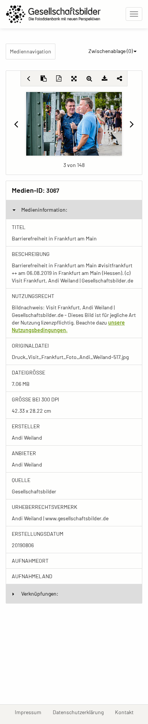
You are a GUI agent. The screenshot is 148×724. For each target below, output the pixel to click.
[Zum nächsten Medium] (132, 123)
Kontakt (127, 711)
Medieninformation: (44, 209)
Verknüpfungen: (39, 593)
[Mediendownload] (104, 78)
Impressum (31, 711)
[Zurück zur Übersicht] (28, 78)
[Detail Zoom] (89, 78)
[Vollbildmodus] (74, 78)
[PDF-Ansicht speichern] (58, 78)
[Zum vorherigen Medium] (16, 123)
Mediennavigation (30, 51)
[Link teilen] (119, 78)
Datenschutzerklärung (81, 711)
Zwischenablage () (110, 51)
